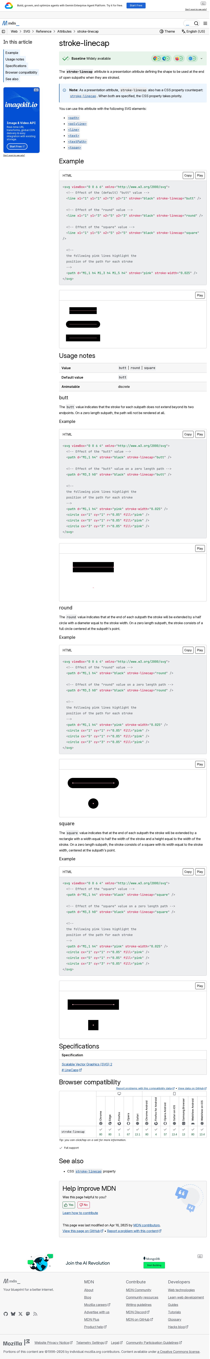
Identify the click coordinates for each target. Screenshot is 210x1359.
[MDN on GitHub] (5, 1331)
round (65, 625)
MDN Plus (90, 1337)
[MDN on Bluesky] (13, 1331)
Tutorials (171, 1329)
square (66, 841)
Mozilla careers (94, 1322)
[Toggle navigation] (205, 23)
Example (11, 53)
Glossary (172, 1337)
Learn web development (183, 1314)
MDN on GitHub (136, 1337)
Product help (92, 1344)
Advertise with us (95, 1329)
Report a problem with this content (132, 1248)
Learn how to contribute (80, 1230)
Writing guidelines (137, 1322)
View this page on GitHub (81, 1248)
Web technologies (178, 1307)
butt (63, 415)
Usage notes (14, 59)
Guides (170, 1322)
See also (11, 79)
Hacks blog (173, 1344)
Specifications (15, 66)
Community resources (140, 1314)
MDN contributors (146, 1242)
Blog (86, 1314)
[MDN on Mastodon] (27, 1331)
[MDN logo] (11, 1298)
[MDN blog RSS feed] (35, 1331)
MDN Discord (134, 1329)
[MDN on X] (20, 1331)
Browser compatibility (21, 72)
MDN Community (137, 1307)
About (87, 1307)
